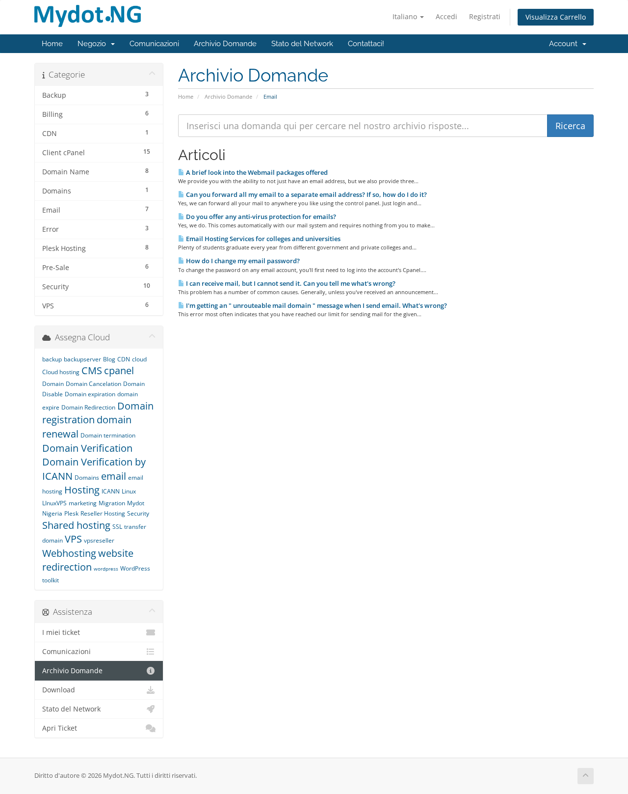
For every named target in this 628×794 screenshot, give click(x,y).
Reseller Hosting (102, 513)
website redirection (87, 560)
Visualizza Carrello (555, 17)
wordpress (106, 568)
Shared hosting (76, 525)
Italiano (405, 16)
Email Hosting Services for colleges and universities (262, 238)
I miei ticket (61, 632)
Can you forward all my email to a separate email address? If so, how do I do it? (305, 194)
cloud (139, 359)
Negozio (94, 43)
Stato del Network (302, 43)
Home (52, 43)
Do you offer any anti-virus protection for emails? (260, 216)
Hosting (82, 489)
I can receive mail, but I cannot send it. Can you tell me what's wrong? (289, 283)
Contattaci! (366, 43)
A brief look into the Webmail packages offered (256, 172)
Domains (87, 477)
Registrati (484, 16)
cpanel (119, 370)
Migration (112, 503)
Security (138, 513)
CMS (91, 370)
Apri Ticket (59, 728)
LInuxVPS (54, 503)
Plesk (71, 513)
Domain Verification (87, 448)
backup (52, 359)
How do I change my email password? (242, 260)
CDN (123, 359)
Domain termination (107, 435)
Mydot (135, 503)
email (113, 476)
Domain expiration (90, 394)
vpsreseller (99, 540)
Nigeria (52, 513)
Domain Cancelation (93, 384)
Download (58, 689)
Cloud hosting (60, 372)
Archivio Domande (225, 43)
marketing (83, 503)
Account (565, 43)
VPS (73, 539)
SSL (117, 526)
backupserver (82, 359)
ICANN (111, 491)
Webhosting (69, 553)
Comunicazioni (154, 43)
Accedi (446, 16)
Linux (129, 491)
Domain (53, 384)
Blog (109, 359)
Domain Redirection (88, 407)
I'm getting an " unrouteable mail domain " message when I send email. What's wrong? (315, 305)
